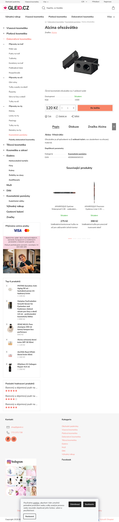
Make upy (13, 49)
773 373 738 (17, 432)
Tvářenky (12, 58)
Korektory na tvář (16, 63)
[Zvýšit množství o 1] (73, 108)
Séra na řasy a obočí (17, 96)
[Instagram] (14, 439)
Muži (9, 185)
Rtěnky (12, 111)
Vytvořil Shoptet (107, 519)
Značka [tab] (97, 127)
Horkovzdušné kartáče (18, 161)
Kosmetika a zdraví (17, 150)
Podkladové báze (16, 68)
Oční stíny (13, 82)
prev (47, 209)
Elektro (11, 155)
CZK (83, 2)
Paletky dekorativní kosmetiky (22, 139)
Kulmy (11, 170)
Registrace (107, 2)
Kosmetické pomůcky (18, 135)
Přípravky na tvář (16, 44)
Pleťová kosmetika (17, 33)
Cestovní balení (15, 211)
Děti (9, 190)
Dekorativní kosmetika (19, 39)
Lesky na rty (14, 115)
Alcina (54, 32)
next (112, 209)
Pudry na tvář (14, 53)
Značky (10, 217)
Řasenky (12, 92)
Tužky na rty (14, 125)
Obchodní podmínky (12, 2)
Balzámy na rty (15, 130)
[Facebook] (8, 439)
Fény (11, 165)
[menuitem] (13, 17)
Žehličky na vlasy (16, 175)
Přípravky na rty (15, 106)
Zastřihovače (14, 180)
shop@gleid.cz (17, 427)
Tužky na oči (14, 101)
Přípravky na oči (15, 77)
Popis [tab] (55, 127)
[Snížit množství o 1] (62, 108)
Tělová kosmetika (16, 144)
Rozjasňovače (14, 73)
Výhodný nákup (15, 206)
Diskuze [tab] (74, 127)
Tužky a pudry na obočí (18, 87)
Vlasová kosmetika (32, 2)
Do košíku (95, 108)
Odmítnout (75, 504)
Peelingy (12, 120)
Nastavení (29, 516)
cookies (36, 503)
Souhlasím (89, 504)
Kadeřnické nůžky (16, 201)
